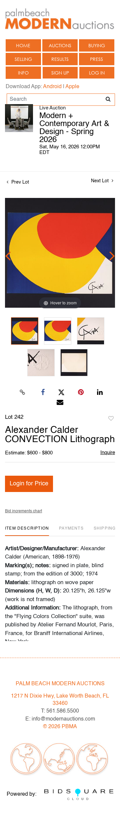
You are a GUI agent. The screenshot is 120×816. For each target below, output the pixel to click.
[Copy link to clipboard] (23, 393)
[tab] (27, 531)
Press (96, 59)
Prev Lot (19, 182)
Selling (23, 59)
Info (23, 73)
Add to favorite (111, 418)
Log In (97, 73)
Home (23, 45)
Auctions (60, 45)
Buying (96, 45)
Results (60, 59)
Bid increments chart (23, 511)
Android (52, 86)
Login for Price (29, 484)
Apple (72, 86)
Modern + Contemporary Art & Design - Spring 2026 (74, 128)
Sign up (60, 73)
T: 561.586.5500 (60, 711)
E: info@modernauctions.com (60, 719)
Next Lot (100, 181)
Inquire (107, 452)
